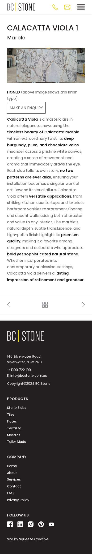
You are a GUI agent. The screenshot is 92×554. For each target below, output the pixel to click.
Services (14, 479)
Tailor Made (16, 441)
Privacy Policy (18, 500)
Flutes (12, 421)
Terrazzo (14, 428)
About (12, 472)
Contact (14, 486)
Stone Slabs (16, 407)
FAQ (10, 493)
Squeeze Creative (33, 539)
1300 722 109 (21, 370)
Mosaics (13, 435)
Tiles (10, 414)
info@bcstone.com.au (28, 375)
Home (12, 466)
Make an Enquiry (26, 107)
